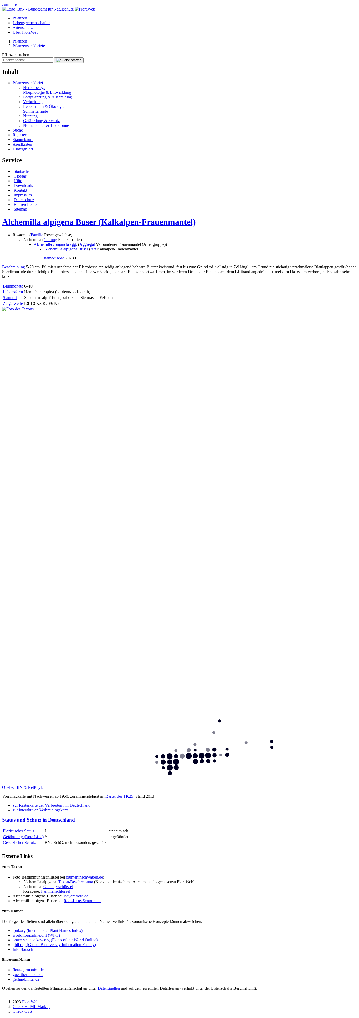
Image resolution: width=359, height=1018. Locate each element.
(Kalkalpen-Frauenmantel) (99, 222)
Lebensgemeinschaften (31, 22)
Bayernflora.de (76, 896)
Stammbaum (23, 139)
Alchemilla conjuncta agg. (55, 244)
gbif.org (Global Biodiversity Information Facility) (54, 944)
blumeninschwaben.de (84, 877)
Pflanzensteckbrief (28, 83)
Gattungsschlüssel (58, 886)
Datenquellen (109, 988)
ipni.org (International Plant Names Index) (48, 930)
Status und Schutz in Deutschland (38, 820)
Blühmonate (13, 286)
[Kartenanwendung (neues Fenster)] (179, 782)
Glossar (20, 176)
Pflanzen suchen (15, 55)
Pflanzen (20, 18)
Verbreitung (33, 102)
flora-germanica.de (28, 970)
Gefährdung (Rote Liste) (23, 836)
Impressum (23, 195)
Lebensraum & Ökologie (43, 106)
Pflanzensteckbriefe (29, 46)
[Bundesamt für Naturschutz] (38, 9)
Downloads (23, 185)
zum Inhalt (11, 4)
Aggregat (87, 244)
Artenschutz (23, 27)
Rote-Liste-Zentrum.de (82, 901)
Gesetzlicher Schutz (19, 842)
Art (93, 249)
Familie (37, 235)
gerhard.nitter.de (26, 979)
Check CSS (22, 1011)
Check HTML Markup (31, 1006)
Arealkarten (22, 144)
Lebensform (13, 292)
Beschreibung (13, 267)
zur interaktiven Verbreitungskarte (41, 810)
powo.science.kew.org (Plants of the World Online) (55, 940)
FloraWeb (30, 1002)
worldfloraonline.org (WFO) (36, 935)
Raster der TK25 (119, 796)
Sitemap (20, 209)
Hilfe (18, 181)
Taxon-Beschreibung (75, 882)
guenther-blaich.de (28, 974)
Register (19, 135)
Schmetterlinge (35, 111)
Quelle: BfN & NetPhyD (23, 787)
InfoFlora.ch (23, 949)
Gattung (50, 239)
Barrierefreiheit (26, 204)
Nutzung (30, 116)
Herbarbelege (34, 87)
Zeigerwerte (13, 303)
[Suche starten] (69, 60)
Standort (10, 297)
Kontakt (20, 190)
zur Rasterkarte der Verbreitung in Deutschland (51, 805)
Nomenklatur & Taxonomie (46, 125)
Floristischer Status (18, 831)
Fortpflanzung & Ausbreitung (47, 97)
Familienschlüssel (55, 891)
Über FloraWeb (25, 32)
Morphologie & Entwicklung (47, 92)
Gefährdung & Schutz (41, 120)
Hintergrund (23, 149)
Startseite (21, 171)
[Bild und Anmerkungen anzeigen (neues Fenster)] (18, 309)
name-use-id (54, 258)
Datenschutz (24, 199)
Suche (18, 130)
